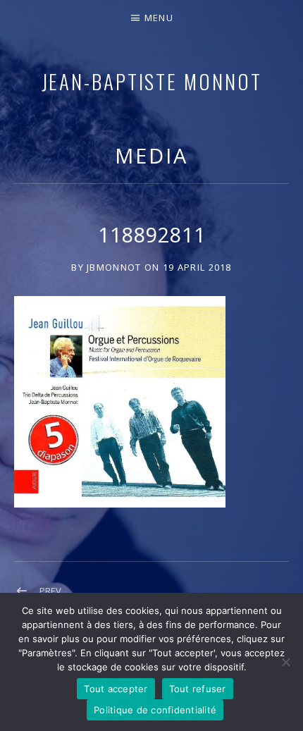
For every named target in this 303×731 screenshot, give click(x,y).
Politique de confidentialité (155, 709)
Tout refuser (197, 688)
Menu (158, 17)
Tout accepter (115, 688)
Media (151, 155)
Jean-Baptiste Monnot (152, 81)
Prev (50, 590)
